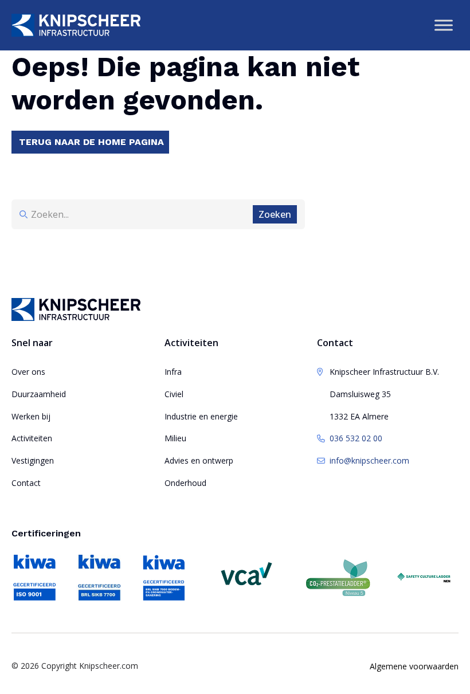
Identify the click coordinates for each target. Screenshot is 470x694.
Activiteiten (31, 438)
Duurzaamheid (38, 394)
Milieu (175, 438)
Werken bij (30, 416)
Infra (173, 371)
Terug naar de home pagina (91, 141)
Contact (26, 482)
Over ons (28, 371)
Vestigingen (32, 460)
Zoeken (274, 214)
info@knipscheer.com (369, 460)
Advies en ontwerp (198, 460)
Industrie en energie (201, 416)
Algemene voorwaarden (414, 666)
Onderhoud (185, 482)
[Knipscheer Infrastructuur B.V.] (75, 25)
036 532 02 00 (356, 438)
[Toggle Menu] (443, 24)
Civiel (173, 394)
